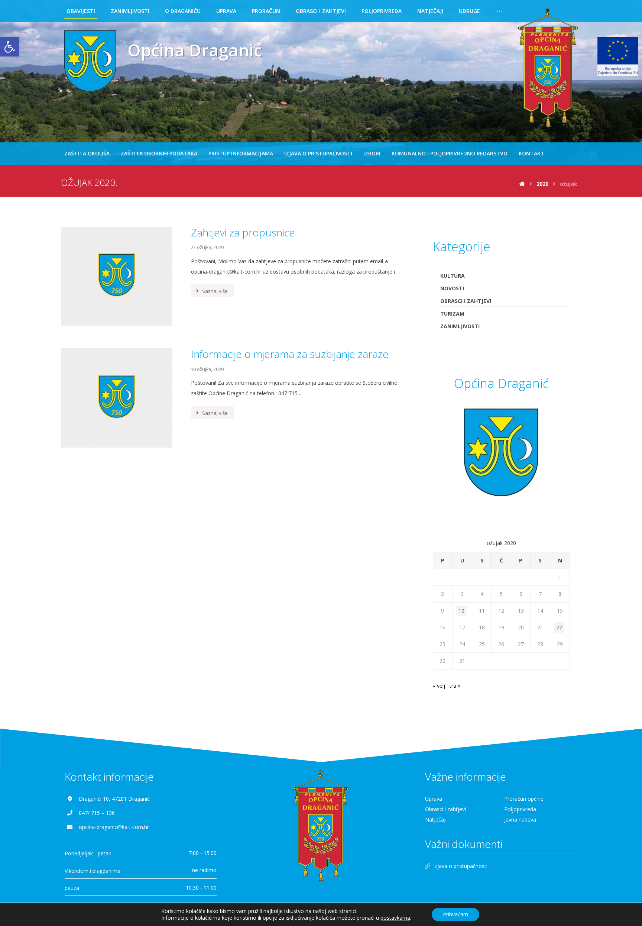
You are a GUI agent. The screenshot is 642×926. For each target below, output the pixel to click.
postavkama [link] (395, 917)
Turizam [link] (452, 313)
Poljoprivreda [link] (520, 809)
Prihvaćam (455, 914)
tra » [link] (455, 685)
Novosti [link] (452, 288)
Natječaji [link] (436, 819)
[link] (9, 47)
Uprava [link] (433, 798)
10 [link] (461, 610)
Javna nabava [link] (520, 819)
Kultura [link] (452, 275)
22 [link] (559, 627)
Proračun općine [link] (524, 798)
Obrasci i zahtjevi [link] (465, 300)
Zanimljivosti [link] (460, 326)
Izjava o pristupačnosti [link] (460, 865)
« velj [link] (439, 685)
